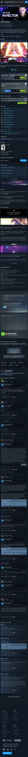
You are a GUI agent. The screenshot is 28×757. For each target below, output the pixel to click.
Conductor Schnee (8, 535)
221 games (6, 517)
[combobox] (14, 2)
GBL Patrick (6, 420)
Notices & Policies (6, 732)
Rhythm (17, 36)
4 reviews (11, 517)
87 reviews (11, 582)
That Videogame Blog (8, 197)
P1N (5, 380)
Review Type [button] (3, 362)
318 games (6, 381)
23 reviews (11, 403)
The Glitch (6, 599)
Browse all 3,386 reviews (14, 696)
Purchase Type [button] (12, 362)
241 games (6, 477)
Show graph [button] (23, 367)
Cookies (4, 734)
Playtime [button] (10, 365)
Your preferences (23, 343)
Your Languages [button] (8, 370)
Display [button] (16, 365)
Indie (8, 36)
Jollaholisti (6, 476)
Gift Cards (5, 722)
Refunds (4, 736)
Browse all (23, 96)
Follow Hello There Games (12, 303)
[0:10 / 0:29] (14, 49)
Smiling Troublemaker (8, 439)
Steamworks (5, 717)
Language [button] (20, 362)
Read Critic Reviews (12, 334)
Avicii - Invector (12, 86)
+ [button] (21, 36)
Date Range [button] (3, 365)
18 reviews (6, 564)
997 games (6, 582)
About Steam (5, 713)
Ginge (5, 401)
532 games (6, 441)
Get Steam (15, 727)
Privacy (4, 727)
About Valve (15, 713)
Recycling (15, 719)
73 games (5, 600)
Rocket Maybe (7, 516)
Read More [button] (23, 464)
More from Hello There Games (14, 295)
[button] (3, 5)
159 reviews (12, 441)
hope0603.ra (7, 563)
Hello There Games (9, 23)
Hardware (15, 717)
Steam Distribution (6, 719)
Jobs (14, 715)
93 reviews (11, 422)
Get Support (15, 732)
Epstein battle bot (8, 581)
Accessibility (5, 729)
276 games (6, 422)
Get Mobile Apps (7, 753)
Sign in (2, 65)
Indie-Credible (6, 203)
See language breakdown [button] (5, 343)
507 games (6, 403)
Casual (2, 36)
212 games (6, 536)
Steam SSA (5, 715)
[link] (15, 91)
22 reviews (11, 600)
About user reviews (14, 343)
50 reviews (11, 381)
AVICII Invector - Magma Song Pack (13, 88)
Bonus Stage (5, 193)
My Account (15, 734)
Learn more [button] (23, 160)
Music (12, 36)
